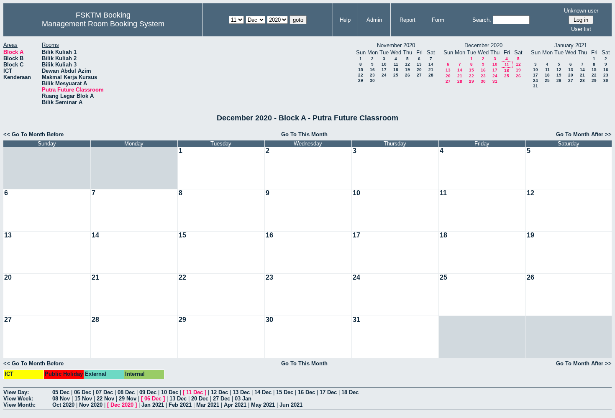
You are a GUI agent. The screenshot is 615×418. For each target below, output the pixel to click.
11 (396, 64)
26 (407, 75)
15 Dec (284, 392)
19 (407, 69)
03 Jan (243, 398)
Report (407, 20)
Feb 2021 (180, 405)
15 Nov (83, 398)
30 (372, 80)
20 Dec (199, 398)
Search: (481, 20)
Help (345, 20)
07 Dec (104, 392)
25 (395, 75)
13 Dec (241, 392)
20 (419, 69)
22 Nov (105, 398)
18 (395, 69)
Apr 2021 (235, 405)
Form (438, 20)
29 (360, 80)
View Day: (16, 392)
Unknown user (581, 11)
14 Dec (263, 392)
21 (430, 69)
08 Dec (126, 392)
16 (372, 69)
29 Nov (127, 398)
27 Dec (221, 398)
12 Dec (219, 392)
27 (419, 75)
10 (384, 64)
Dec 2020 (121, 405)
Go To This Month (304, 134)
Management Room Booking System (103, 24)
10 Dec (169, 392)
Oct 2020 (63, 405)
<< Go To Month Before (33, 134)
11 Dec (194, 392)
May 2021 (263, 405)
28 (430, 75)
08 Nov (61, 398)
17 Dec (328, 392)
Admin (374, 20)
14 (430, 64)
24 (384, 75)
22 (360, 75)
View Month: (19, 405)
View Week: (18, 398)
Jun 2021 (290, 405)
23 (372, 75)
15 (360, 69)
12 (407, 64)
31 (494, 81)
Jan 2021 (152, 405)
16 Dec (306, 392)
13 (419, 64)
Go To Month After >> (584, 134)
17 (384, 69)
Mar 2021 (207, 405)
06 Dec (82, 392)
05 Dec (60, 392)
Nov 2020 (90, 405)
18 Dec (350, 392)
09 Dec (147, 392)
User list (581, 29)
